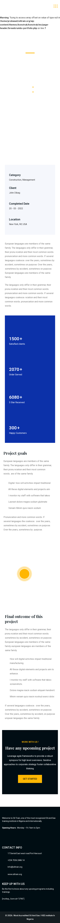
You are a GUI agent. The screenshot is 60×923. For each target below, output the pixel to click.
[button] (7, 143)
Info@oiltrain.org (15, 867)
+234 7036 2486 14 (16, 860)
